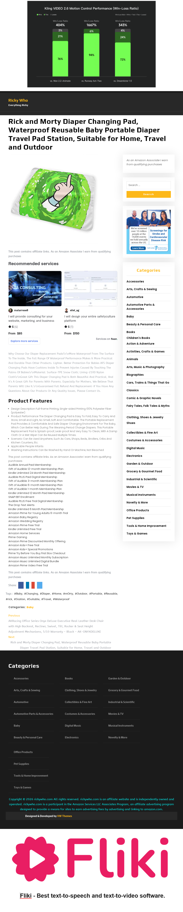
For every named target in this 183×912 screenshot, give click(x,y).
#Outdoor (81, 593)
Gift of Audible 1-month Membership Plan (35, 489)
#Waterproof (61, 599)
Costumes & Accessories (144, 440)
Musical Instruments (141, 495)
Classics (133, 390)
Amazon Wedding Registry (25, 521)
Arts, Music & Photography (145, 367)
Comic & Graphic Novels (144, 398)
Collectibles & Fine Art (142, 432)
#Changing (31, 593)
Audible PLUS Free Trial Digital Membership (35, 501)
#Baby (18, 593)
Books (131, 332)
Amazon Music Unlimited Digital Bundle (33, 561)
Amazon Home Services (24, 533)
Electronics (134, 456)
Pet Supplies (135, 518)
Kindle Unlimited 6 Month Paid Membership (36, 509)
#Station (19, 599)
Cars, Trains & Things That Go (148, 382)
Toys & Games (137, 533)
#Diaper (45, 593)
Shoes (131, 423)
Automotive (135, 297)
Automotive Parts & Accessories (141, 307)
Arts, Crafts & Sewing (142, 289)
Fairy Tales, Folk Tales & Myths (148, 406)
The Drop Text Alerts (21, 505)
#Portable (95, 593)
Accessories (135, 281)
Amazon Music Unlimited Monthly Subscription (38, 557)
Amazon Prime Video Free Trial (28, 565)
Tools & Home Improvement (146, 526)
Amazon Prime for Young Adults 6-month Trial (38, 513)
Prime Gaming (17, 537)
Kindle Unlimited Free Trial (24, 529)
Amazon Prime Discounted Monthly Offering (36, 541)
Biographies (135, 375)
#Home (56, 593)
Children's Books (138, 338)
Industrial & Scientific (142, 479)
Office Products (138, 510)
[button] (91, 113)
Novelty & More (137, 502)
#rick (9, 599)
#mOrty (68, 593)
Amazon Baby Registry (23, 517)
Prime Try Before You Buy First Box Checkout (36, 553)
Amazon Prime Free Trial (23, 525)
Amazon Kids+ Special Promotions (30, 549)
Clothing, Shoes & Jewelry (145, 417)
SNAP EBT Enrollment (21, 497)
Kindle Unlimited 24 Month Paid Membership (36, 473)
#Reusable (110, 593)
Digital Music (136, 448)
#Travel (46, 599)
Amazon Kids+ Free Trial (23, 545)
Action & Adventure (140, 344)
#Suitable (33, 599)
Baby (30, 607)
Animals (132, 359)
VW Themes (64, 815)
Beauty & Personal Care (143, 324)
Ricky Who (18, 100)
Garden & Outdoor (140, 464)
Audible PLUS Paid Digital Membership (32, 477)
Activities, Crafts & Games (146, 351)
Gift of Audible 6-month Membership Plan (35, 485)
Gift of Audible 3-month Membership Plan (35, 481)
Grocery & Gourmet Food (144, 471)
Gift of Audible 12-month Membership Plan (35, 469)
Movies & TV (135, 487)
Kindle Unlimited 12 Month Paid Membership (36, 493)
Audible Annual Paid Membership (29, 465)
